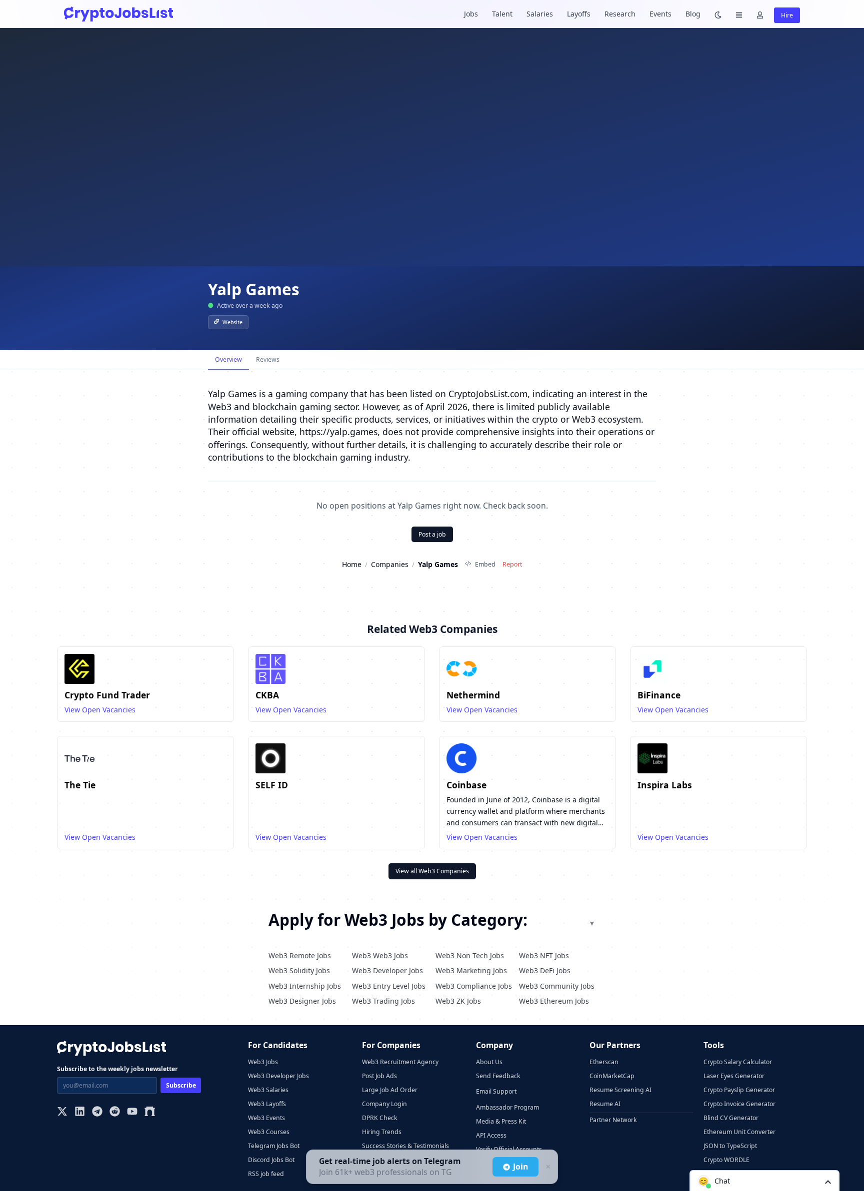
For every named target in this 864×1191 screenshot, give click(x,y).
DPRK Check (380, 1118)
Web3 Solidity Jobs (299, 970)
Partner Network (613, 1120)
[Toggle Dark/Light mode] (718, 14)
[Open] (828, 1181)
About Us (489, 1062)
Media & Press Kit (501, 1121)
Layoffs (578, 13)
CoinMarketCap (612, 1076)
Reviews (268, 359)
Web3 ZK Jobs (458, 1001)
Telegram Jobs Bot (274, 1146)
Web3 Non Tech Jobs (470, 955)
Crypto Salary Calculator (738, 1062)
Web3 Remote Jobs (299, 955)
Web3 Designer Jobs (302, 1001)
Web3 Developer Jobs (387, 970)
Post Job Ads (379, 1076)
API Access (491, 1135)
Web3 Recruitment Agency (400, 1062)
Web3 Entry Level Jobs (389, 986)
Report (512, 564)
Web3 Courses (269, 1132)
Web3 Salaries (268, 1090)
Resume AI (605, 1104)
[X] (62, 1112)
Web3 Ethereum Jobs (554, 1001)
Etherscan (604, 1062)
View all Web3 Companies (432, 871)
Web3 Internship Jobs (304, 986)
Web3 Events (266, 1118)
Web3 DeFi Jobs (544, 970)
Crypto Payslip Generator (739, 1090)
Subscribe (181, 1085)
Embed (485, 564)
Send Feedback (498, 1076)
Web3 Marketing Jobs (471, 970)
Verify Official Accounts (509, 1149)
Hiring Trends (382, 1132)
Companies (389, 564)
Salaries (539, 13)
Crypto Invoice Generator (740, 1104)
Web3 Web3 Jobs (380, 955)
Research (620, 13)
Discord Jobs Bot (271, 1160)
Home (352, 564)
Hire (787, 15)
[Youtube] (132, 1112)
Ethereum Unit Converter (740, 1132)
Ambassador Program (507, 1107)
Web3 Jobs (263, 1062)
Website (232, 322)
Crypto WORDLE (727, 1160)
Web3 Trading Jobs (383, 1001)
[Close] (547, 1167)
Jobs (471, 13)
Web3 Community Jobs (556, 986)
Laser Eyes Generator (734, 1076)
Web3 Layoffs (267, 1104)
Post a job (432, 534)
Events (661, 13)
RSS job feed (266, 1174)
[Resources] (739, 14)
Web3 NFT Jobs (544, 955)
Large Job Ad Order (390, 1090)
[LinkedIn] (79, 1112)
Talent (502, 13)
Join (520, 1166)
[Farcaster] (149, 1112)
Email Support (496, 1091)
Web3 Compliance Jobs (474, 986)
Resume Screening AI (621, 1090)
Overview (228, 359)
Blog (693, 13)
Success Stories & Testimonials (405, 1146)
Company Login (384, 1104)
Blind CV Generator (731, 1118)
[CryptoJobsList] (118, 13)
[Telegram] (97, 1112)
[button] (765, 1180)
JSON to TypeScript (730, 1146)
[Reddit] (115, 1112)
